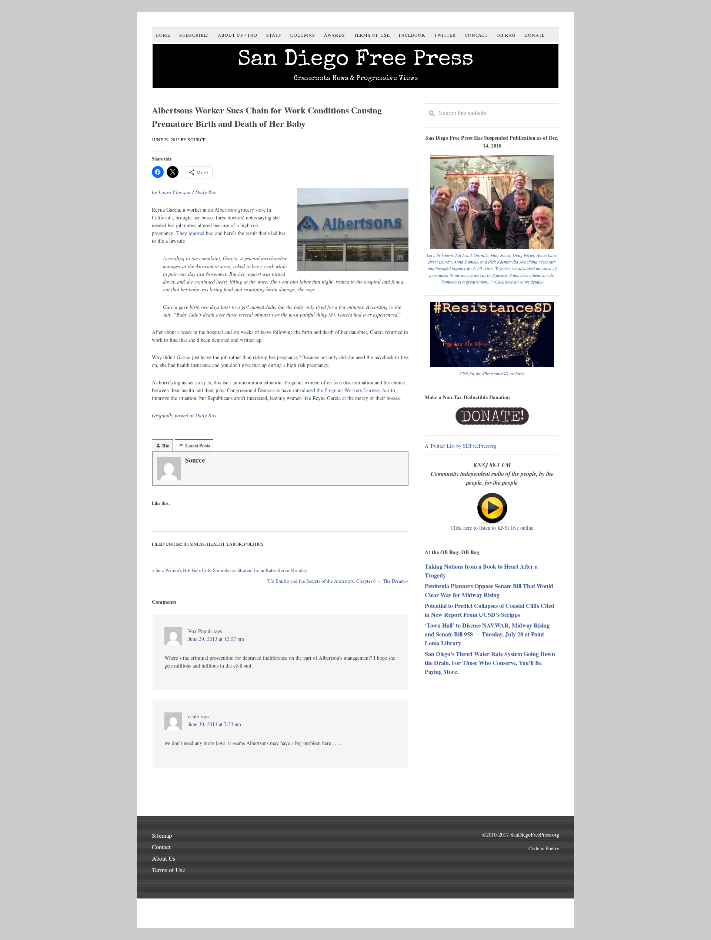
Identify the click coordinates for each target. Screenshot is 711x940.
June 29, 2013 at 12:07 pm (216, 638)
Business (194, 544)
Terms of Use (168, 869)
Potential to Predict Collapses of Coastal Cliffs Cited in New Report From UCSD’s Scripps (489, 610)
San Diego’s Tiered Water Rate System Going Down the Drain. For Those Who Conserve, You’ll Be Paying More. (490, 662)
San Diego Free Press (356, 60)
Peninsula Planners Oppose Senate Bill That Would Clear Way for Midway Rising (489, 590)
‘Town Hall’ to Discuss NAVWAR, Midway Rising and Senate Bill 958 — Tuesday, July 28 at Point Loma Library (487, 634)
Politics (254, 544)
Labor (234, 544)
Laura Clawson (174, 192)
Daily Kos (205, 192)
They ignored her (194, 232)
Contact (161, 847)
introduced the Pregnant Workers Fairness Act (341, 390)
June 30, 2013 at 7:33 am (214, 724)
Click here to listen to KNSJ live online (492, 527)
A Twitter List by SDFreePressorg (461, 445)
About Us (164, 858)
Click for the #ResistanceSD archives (492, 373)
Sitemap (162, 835)
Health (215, 544)
